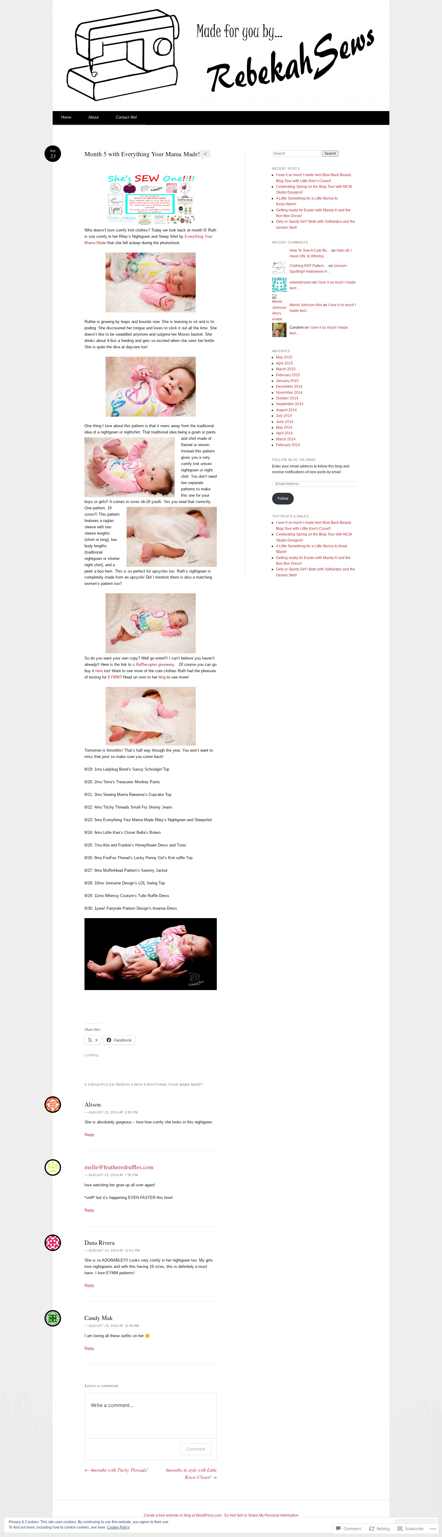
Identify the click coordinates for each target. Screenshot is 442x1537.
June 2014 (284, 422)
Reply (89, 1134)
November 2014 (289, 392)
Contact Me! (126, 117)
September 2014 (289, 404)
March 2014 (286, 439)
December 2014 (289, 386)
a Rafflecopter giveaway (153, 664)
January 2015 (287, 381)
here (99, 671)
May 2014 (284, 427)
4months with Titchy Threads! (116, 1470)
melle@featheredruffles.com (119, 1167)
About (93, 117)
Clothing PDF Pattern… (309, 266)
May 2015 (284, 357)
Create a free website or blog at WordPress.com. (183, 1515)
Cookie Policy (118, 1527)
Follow (283, 498)
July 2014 (284, 416)
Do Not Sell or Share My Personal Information (261, 1515)
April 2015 (284, 363)
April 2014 (284, 433)
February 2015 (288, 375)
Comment (195, 1449)
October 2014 (287, 398)
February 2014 (288, 445)
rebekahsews (301, 282)
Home (66, 117)
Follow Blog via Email (294, 459)
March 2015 (286, 369)
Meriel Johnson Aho (306, 305)
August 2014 (286, 410)
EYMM (114, 677)
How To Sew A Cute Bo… (310, 250)
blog (162, 677)
